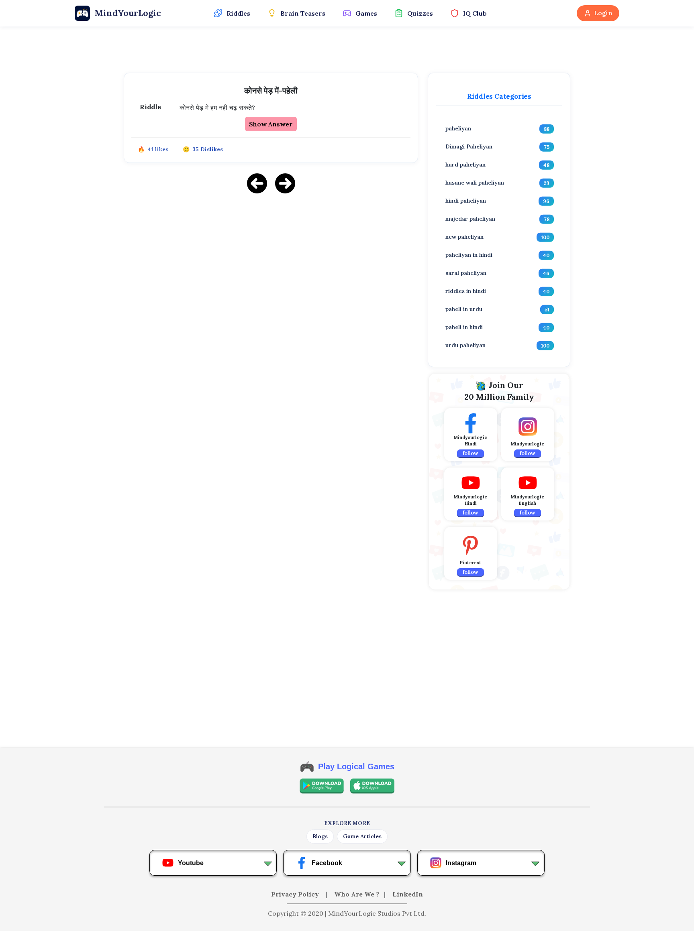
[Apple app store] (372, 786)
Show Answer (271, 124)
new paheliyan (464, 236)
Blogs (320, 836)
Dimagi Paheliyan (468, 146)
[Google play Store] (322, 786)
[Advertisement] (271, 257)
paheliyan (458, 128)
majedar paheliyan (470, 218)
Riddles (238, 13)
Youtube (191, 863)
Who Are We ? (356, 894)
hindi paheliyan (465, 200)
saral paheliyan (465, 272)
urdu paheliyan (465, 345)
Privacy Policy (295, 894)
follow (470, 453)
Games (366, 13)
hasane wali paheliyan (474, 182)
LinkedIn (407, 894)
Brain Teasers (302, 13)
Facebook (327, 863)
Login (603, 13)
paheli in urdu (463, 309)
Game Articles (362, 836)
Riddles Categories (499, 96)
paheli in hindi (464, 327)
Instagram (461, 863)
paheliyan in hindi (468, 254)
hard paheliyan (465, 164)
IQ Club (475, 13)
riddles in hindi (465, 291)
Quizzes (420, 13)
